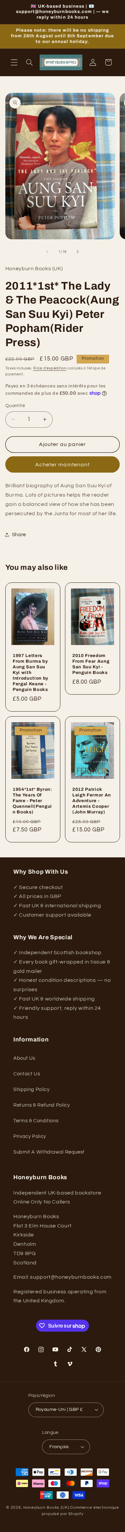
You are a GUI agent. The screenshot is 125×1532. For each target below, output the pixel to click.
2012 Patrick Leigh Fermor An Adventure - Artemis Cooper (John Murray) (91, 800)
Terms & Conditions (35, 1120)
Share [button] (19, 534)
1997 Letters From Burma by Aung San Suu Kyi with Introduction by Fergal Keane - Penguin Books (30, 672)
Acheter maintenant (62, 464)
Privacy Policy (29, 1136)
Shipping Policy (31, 1089)
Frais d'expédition (49, 368)
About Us (24, 1058)
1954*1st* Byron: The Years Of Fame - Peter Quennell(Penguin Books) (32, 800)
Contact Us (26, 1073)
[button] (14, 62)
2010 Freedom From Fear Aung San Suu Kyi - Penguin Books (90, 664)
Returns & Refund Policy (41, 1105)
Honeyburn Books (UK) (46, 1507)
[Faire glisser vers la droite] (77, 252)
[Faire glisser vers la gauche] (47, 252)
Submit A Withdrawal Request (49, 1152)
